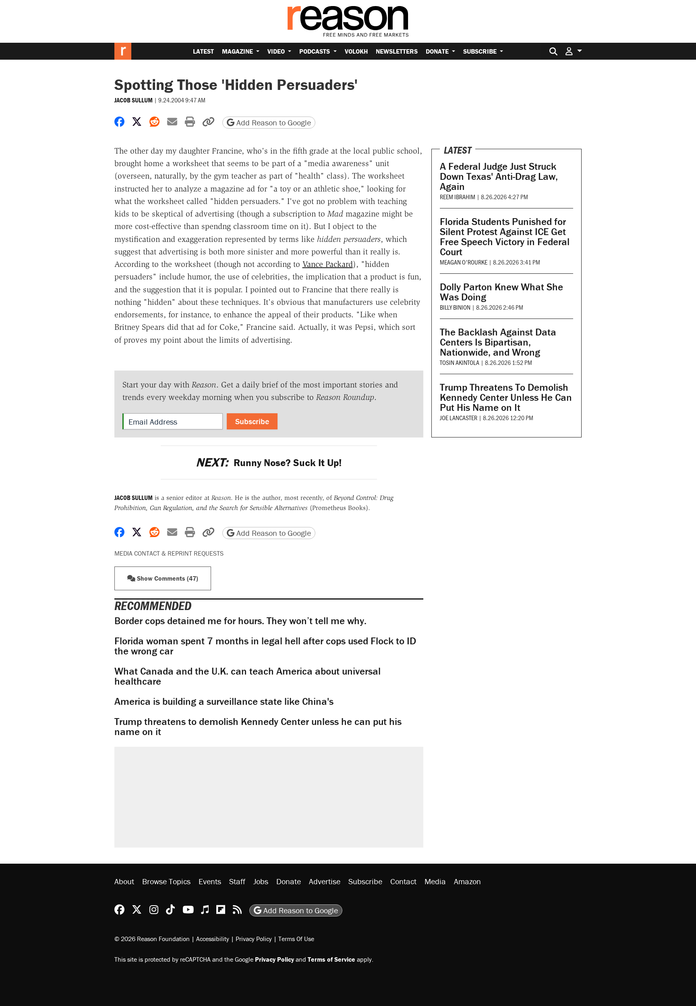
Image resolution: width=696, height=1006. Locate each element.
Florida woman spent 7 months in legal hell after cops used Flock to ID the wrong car (265, 646)
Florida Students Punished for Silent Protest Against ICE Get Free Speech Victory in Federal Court (505, 236)
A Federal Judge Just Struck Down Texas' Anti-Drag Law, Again (499, 176)
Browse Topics (166, 881)
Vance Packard (327, 264)
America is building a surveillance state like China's (224, 701)
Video (276, 51)
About (124, 881)
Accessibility (212, 939)
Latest (203, 51)
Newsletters (397, 51)
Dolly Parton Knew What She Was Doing (501, 292)
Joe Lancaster (458, 417)
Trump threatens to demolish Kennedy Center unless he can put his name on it (258, 726)
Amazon (467, 881)
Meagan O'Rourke (463, 262)
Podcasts (315, 51)
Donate (438, 51)
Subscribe (480, 51)
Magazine (238, 51)
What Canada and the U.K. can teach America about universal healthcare (247, 676)
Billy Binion (455, 307)
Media (435, 881)
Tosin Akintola (459, 362)
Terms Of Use (296, 939)
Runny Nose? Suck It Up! (269, 462)
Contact (403, 881)
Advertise (324, 881)
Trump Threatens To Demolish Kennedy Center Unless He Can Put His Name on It (506, 397)
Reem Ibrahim (457, 196)
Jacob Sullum (133, 100)
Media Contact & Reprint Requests (169, 553)
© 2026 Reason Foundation (152, 939)
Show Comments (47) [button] (166, 578)
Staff (237, 881)
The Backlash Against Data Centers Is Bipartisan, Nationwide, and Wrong (498, 342)
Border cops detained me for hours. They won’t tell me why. (240, 620)
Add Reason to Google (272, 122)
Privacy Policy (254, 939)
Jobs (260, 881)
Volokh (356, 51)
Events (210, 881)
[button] (574, 51)
